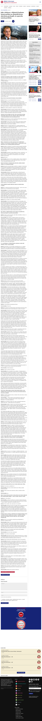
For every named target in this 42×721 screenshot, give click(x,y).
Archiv (18, 704)
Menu (40, 2)
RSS (38, 679)
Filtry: (2, 6)
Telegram (29, 681)
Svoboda (5, 7)
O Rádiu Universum (19, 716)
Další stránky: (17, 707)
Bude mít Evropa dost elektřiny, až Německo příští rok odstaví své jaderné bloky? (35, 96)
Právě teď (19, 688)
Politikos (18, 690)
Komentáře (19, 702)
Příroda (9, 7)
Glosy (17, 6)
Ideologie (28, 6)
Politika (10, 6)
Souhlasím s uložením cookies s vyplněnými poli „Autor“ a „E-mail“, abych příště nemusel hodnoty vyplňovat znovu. (13, 600)
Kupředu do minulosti (21, 681)
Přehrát (13, 21)
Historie (20, 6)
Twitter (36, 679)
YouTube (34, 679)
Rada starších (19, 697)
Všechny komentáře (21, 672)
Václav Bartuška (4, 10)
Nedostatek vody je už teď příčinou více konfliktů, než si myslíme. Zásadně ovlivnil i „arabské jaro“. (34, 20)
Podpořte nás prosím (19, 708)
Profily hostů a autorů (19, 713)
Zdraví (25, 6)
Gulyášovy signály (20, 699)
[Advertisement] (35, 108)
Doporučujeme (18, 710)
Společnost (6, 6)
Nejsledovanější (18, 711)
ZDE (20, 615)
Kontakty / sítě (18, 714)
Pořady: (16, 679)
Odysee (32, 681)
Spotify (32, 679)
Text (38, 23)
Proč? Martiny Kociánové (21, 683)
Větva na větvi (19, 695)
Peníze (38, 6)
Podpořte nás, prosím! (5, 574)
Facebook (29, 679)
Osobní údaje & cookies (20, 717)
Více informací (37, 691)
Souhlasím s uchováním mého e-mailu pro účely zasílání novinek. (35, 691)
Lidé (14, 6)
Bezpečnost (33, 6)
